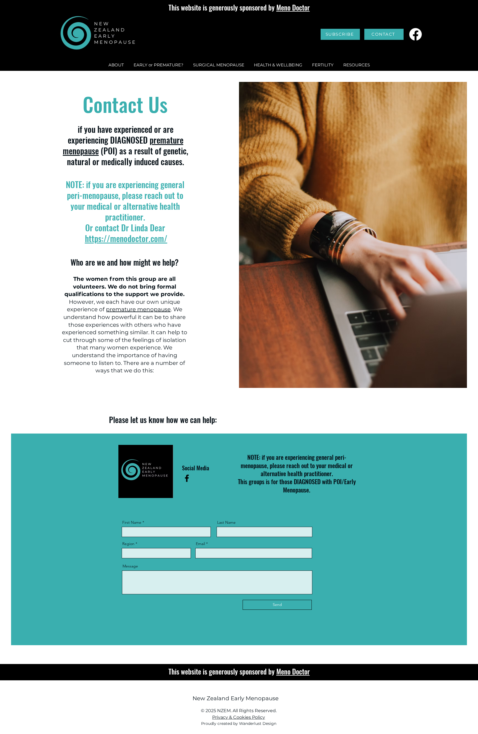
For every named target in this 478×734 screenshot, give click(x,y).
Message (130, 566)
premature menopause (138, 309)
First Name (131, 522)
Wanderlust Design (257, 723)
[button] (356, 65)
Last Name (226, 522)
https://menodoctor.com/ (126, 238)
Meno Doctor (293, 7)
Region (128, 544)
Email (200, 544)
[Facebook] (415, 34)
